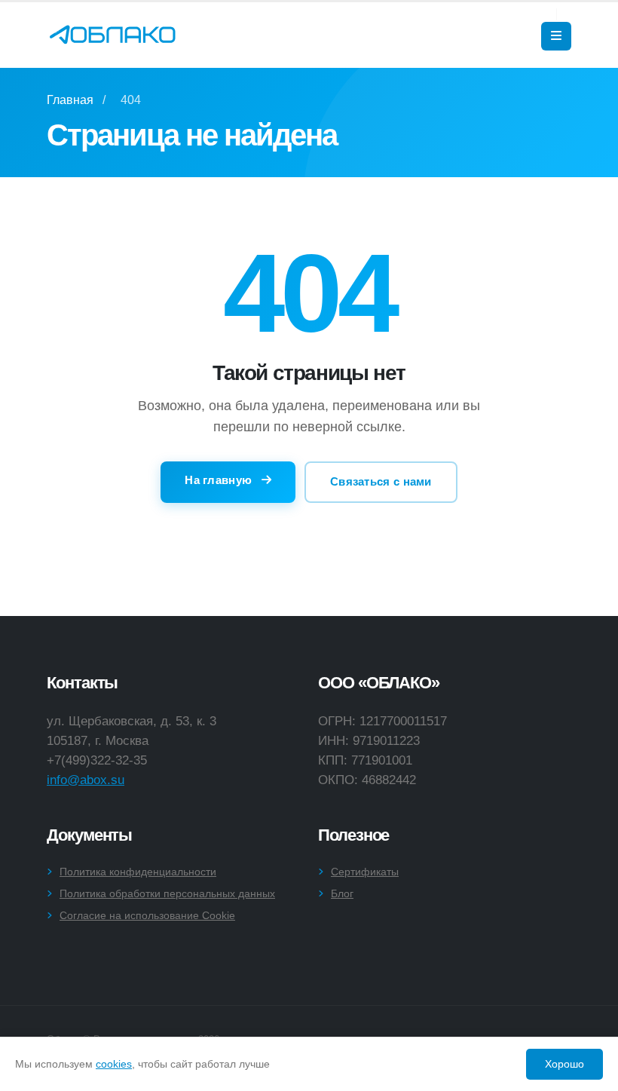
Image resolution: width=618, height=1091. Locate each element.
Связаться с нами (381, 481)
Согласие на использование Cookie (147, 915)
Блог (342, 893)
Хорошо (564, 1064)
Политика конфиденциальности (138, 872)
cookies (114, 1064)
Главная (70, 99)
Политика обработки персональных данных (167, 893)
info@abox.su (85, 779)
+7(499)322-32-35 (97, 760)
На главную (220, 479)
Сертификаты (365, 872)
